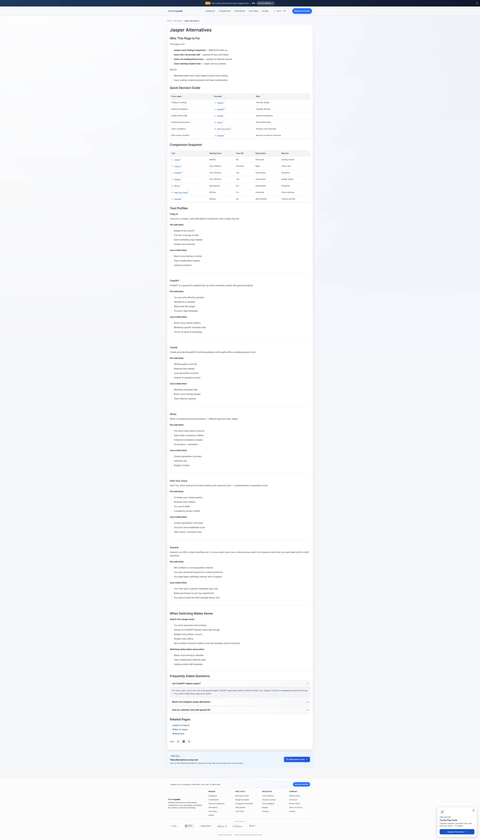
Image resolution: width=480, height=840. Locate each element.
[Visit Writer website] (223, 121)
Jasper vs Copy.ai (180, 725)
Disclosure (293, 800)
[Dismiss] (473, 810)
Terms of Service (295, 807)
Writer (218, 122)
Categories (210, 11)
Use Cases (253, 11)
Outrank (219, 136)
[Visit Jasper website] (181, 158)
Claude (219, 116)
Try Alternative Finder (295, 759)
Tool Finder (239, 811)
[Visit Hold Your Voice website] (231, 128)
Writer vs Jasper (180, 729)
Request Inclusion (302, 11)
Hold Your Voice (222, 129)
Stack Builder (240, 807)
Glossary (265, 811)
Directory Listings (269, 800)
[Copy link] (189, 741)
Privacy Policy (294, 804)
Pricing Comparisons (216, 804)
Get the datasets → (265, 3)
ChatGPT (219, 109)
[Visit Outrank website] (225, 134)
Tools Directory (268, 796)
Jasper (176, 160)
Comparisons (225, 11)
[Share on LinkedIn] (183, 741)
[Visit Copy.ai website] (224, 101)
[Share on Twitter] (178, 741)
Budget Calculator (242, 800)
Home (169, 21)
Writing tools (178, 733)
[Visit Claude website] (224, 115)
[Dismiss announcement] (477, 3)
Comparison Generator (244, 804)
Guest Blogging (268, 804)
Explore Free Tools (456, 832)
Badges (265, 807)
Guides (265, 11)
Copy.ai (219, 103)
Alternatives (239, 11)
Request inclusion (301, 784)
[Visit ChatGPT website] (225, 108)
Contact (292, 811)
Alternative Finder (242, 796)
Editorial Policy (294, 796)
